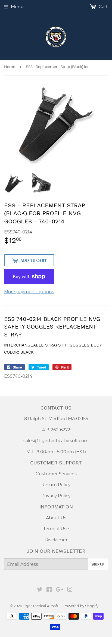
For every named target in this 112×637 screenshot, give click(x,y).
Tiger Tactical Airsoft (40, 606)
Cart (103, 6)
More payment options (29, 291)
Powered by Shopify (80, 606)
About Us (56, 517)
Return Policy (56, 484)
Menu (17, 6)
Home (9, 66)
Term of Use (56, 528)
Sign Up (98, 564)
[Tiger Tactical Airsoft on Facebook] (49, 590)
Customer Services (56, 473)
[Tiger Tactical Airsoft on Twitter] (39, 590)
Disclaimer (56, 539)
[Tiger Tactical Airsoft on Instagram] (70, 590)
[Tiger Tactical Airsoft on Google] (59, 590)
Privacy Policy (56, 495)
